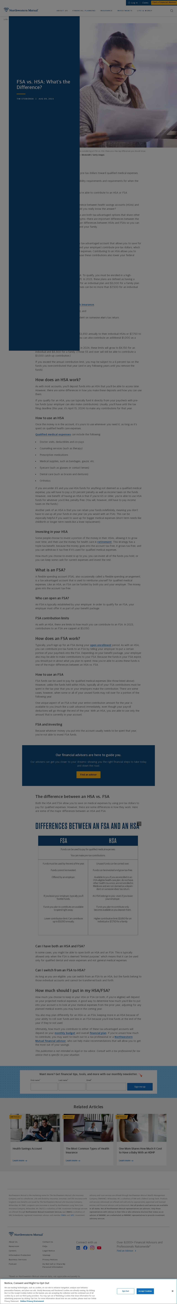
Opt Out (125, 1291)
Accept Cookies (145, 1291)
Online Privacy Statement (32, 1301)
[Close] (173, 1291)
